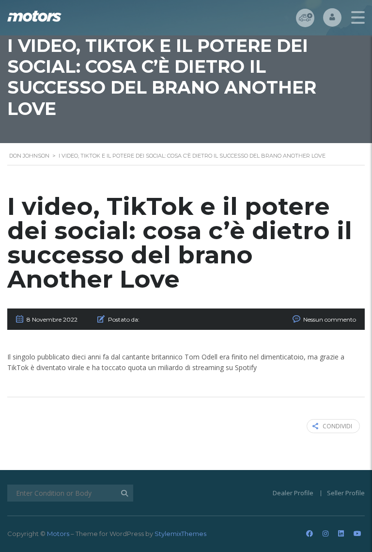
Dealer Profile (293, 492)
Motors (58, 533)
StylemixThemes (180, 533)
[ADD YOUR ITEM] (305, 18)
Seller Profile (346, 492)
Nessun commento (329, 319)
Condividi (337, 426)
